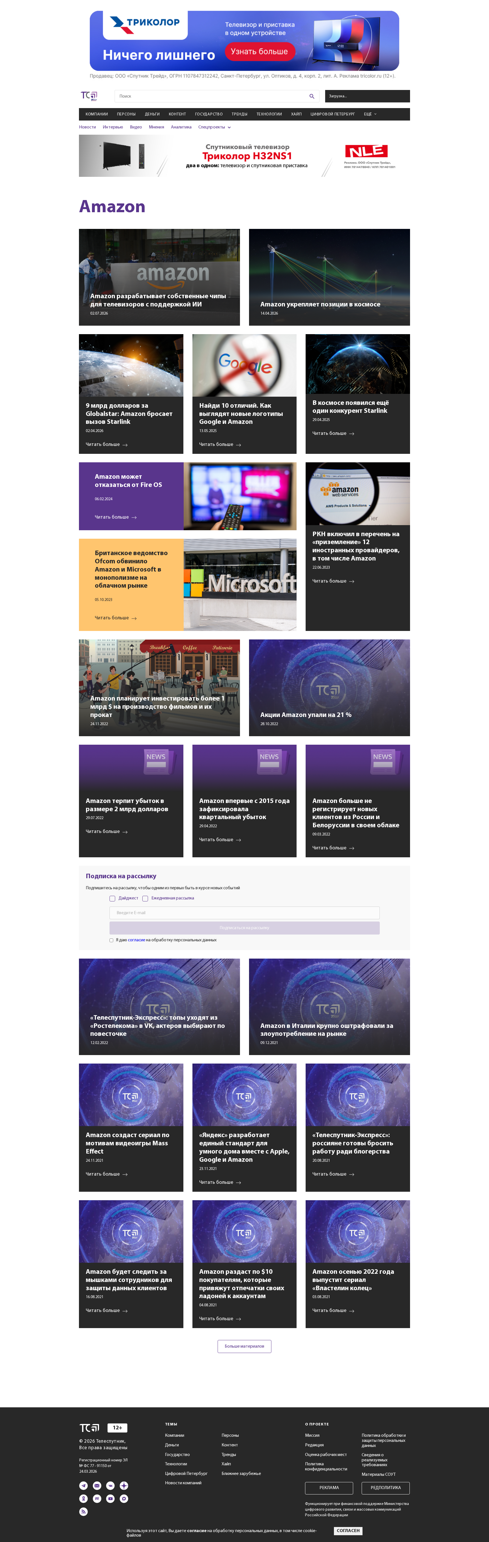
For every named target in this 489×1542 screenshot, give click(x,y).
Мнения (156, 127)
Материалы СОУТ (379, 1474)
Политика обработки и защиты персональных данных (384, 1440)
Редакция (314, 1445)
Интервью (113, 127)
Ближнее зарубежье (241, 1474)
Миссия (312, 1435)
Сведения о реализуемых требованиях (374, 1460)
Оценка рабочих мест (326, 1455)
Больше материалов (244, 1346)
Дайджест (128, 898)
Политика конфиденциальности (326, 1467)
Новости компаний (183, 1483)
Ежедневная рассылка (172, 898)
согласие (136, 940)
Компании (97, 114)
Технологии (269, 114)
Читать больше (112, 517)
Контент (177, 114)
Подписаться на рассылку (244, 928)
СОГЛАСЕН (348, 1531)
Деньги (152, 114)
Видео (136, 127)
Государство (209, 114)
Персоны (126, 114)
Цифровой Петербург (333, 114)
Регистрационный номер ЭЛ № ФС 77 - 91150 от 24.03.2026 (103, 1466)
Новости (87, 127)
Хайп (296, 114)
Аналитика (181, 127)
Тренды (239, 114)
